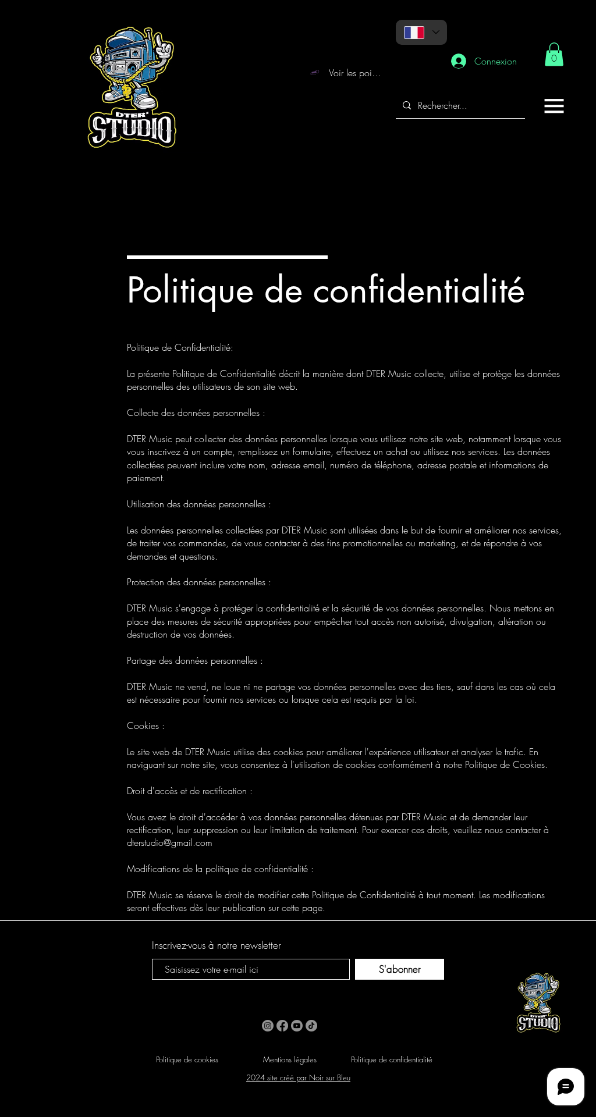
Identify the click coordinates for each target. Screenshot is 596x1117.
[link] (554, 54)
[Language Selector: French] (421, 32)
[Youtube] (297, 1025)
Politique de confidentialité (391, 1059)
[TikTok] (311, 1025)
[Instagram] (268, 1025)
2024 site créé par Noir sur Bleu (298, 1077)
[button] (554, 105)
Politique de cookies (187, 1059)
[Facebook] (282, 1025)
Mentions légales (290, 1059)
